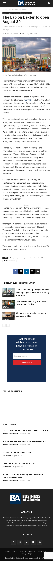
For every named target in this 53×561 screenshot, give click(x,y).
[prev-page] (4, 325)
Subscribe (31, 551)
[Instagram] (19, 542)
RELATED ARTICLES (9, 283)
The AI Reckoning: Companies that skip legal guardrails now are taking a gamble (32, 292)
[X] (20, 271)
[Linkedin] (26, 271)
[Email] (32, 271)
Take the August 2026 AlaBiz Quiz (18, 463)
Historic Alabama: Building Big (16, 452)
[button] (4, 3)
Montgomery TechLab (28, 258)
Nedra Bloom (6, 467)
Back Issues (42, 551)
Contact (14, 551)
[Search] (49, 3)
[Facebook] (15, 271)
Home (4, 9)
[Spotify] (33, 542)
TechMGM (28, 100)
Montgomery (14, 258)
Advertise (23, 551)
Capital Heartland (26, 13)
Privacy (23, 554)
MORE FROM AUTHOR (27, 283)
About (8, 551)
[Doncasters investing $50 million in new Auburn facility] (8, 304)
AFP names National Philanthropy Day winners (24, 441)
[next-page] (7, 325)
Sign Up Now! (26, 362)
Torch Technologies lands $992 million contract (25, 430)
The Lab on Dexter (9, 261)
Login (30, 554)
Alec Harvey (6, 455)
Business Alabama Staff (14, 34)
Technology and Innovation (18, 9)
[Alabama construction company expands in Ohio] (8, 316)
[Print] (37, 271)
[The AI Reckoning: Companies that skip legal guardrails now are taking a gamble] (8, 292)
